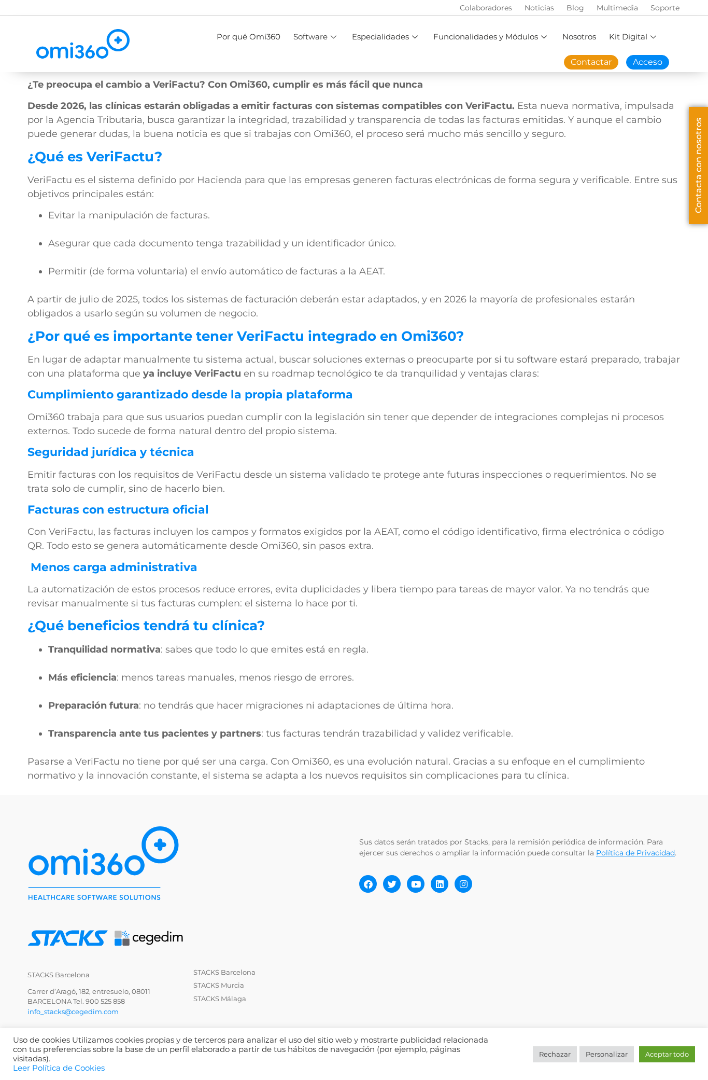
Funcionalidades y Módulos (485, 36)
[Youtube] (415, 884)
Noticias (539, 7)
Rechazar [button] (555, 1054)
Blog (575, 7)
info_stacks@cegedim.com (73, 1011)
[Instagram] (463, 884)
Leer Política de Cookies (59, 1068)
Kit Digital (628, 36)
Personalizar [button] (607, 1054)
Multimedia (617, 7)
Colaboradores (486, 7)
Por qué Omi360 (248, 36)
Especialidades (380, 36)
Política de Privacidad (635, 852)
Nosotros (579, 36)
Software (310, 36)
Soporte (664, 7)
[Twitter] (392, 884)
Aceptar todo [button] (667, 1054)
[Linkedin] (439, 884)
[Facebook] (368, 884)
